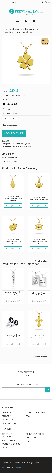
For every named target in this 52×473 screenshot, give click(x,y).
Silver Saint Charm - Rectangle (39, 294)
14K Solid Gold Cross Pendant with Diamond (39, 337)
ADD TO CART (14, 133)
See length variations (11, 125)
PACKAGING (31, 438)
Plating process (9, 109)
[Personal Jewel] (26, 11)
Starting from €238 (13, 344)
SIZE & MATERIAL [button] (9, 158)
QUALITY (30, 441)
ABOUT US (6, 413)
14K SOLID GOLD (10, 104)
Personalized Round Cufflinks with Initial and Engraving (13, 337)
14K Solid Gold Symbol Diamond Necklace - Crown (39, 198)
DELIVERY (6, 416)
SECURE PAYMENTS (35, 434)
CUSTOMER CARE (10, 423)
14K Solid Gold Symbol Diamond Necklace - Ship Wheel (39, 241)
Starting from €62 (13, 301)
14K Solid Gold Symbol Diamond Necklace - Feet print (13, 241)
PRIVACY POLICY (9, 440)
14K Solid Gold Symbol (20, 144)
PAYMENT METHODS (11, 444)
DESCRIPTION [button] (8, 154)
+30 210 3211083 (11, 2)
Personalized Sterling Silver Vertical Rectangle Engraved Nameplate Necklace (13, 294)
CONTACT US (8, 420)
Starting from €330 (13, 206)
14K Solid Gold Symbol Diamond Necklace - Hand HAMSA (13, 198)
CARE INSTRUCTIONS (35, 413)
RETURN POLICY (9, 448)
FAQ (28, 416)
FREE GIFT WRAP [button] (9, 161)
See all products (41, 261)
